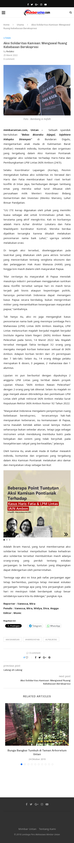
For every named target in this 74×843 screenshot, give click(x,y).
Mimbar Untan (27, 829)
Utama (20, 24)
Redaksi (10, 51)
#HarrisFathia (32, 639)
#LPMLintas (51, 639)
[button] (4, 540)
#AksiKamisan (12, 639)
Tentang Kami (47, 829)
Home (6, 24)
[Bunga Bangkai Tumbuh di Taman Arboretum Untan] (37, 724)
